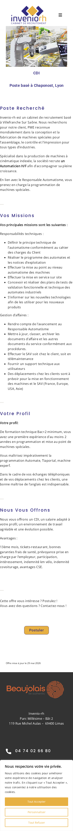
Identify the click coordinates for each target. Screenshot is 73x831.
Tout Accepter (36, 801)
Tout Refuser (36, 822)
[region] (36, 795)
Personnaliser (37, 812)
